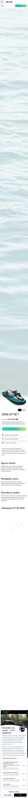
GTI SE (2, 6)
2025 (24, 410)
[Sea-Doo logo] (9, 2)
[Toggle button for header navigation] (2, 2)
